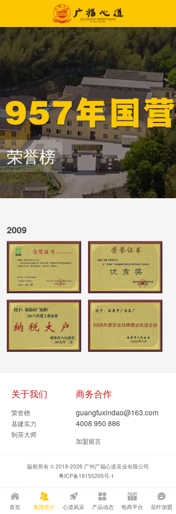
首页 (14, 506)
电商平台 (132, 506)
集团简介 (44, 506)
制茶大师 (24, 434)
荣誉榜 (20, 412)
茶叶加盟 (161, 506)
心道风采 (73, 506)
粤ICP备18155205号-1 (86, 475)
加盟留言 (88, 441)
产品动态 (103, 506)
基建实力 (24, 423)
